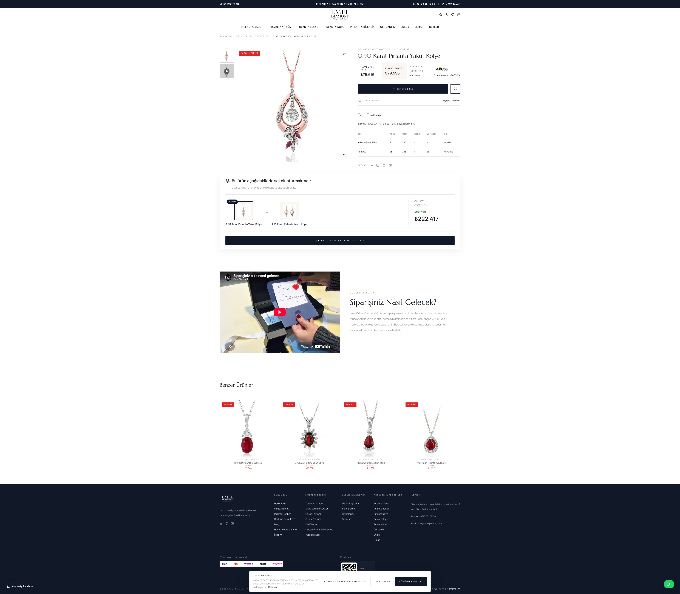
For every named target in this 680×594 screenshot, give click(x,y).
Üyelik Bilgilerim (350, 503)
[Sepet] (458, 14)
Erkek (405, 26)
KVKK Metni (311, 524)
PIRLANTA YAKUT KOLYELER (252, 36)
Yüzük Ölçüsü (312, 534)
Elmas (419, 26)
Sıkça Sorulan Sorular (316, 508)
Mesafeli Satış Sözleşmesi (319, 529)
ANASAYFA (226, 36)
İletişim (278, 534)
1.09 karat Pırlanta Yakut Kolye (248, 463)
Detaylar (273, 587)
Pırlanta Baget (252, 26)
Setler (434, 26)
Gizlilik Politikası (313, 519)
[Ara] (440, 14)
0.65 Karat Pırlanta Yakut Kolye (432, 463)
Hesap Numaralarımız (285, 529)
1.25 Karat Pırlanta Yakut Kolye (370, 463)
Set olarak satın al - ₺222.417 (342, 240)
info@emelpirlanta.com (427, 523)
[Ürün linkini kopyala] (371, 165)
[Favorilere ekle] (344, 54)
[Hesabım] (446, 14)
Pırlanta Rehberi (282, 513)
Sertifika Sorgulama (284, 519)
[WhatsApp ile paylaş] (384, 165)
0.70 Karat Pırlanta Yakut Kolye (309, 463)
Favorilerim (348, 513)
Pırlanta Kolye (307, 26)
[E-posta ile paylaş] (390, 165)
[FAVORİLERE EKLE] (455, 89)
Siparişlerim (348, 508)
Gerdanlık (387, 26)
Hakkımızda (280, 503)
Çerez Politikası (313, 513)
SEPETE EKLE (405, 89)
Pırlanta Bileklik (362, 26)
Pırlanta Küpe (334, 26)
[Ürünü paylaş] (377, 165)
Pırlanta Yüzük (280, 26)
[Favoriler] (452, 14)
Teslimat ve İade (314, 503)
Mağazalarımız (282, 508)
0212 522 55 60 (423, 516)
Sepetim (346, 519)
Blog (276, 524)
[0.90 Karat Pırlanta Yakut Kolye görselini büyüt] (294, 105)
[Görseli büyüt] (344, 155)
